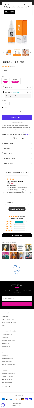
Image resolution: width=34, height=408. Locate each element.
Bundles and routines (7, 358)
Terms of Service (6, 346)
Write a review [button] (17, 235)
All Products (5, 355)
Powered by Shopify (17, 403)
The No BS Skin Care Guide (9, 322)
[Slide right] (30, 52)
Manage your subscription (8, 364)
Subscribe (17, 304)
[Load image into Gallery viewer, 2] (17, 52)
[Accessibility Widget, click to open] (3, 405)
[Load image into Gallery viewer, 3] (25, 52)
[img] (10, 179)
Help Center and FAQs (7, 334)
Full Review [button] (10, 202)
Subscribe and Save (7, 361)
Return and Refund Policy (8, 340)
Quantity (4, 100)
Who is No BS (5, 316)
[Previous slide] (3, 193)
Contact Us (5, 337)
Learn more (9, 12)
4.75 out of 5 (21, 216)
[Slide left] (4, 52)
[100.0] (16, 268)
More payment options (17, 122)
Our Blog (4, 325)
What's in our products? (8, 319)
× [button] (30, 4)
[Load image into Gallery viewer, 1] (8, 52)
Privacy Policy (5, 343)
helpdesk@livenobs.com (8, 373)
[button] (5, 66)
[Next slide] (30, 193)
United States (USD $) (16, 395)
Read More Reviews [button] (17, 209)
